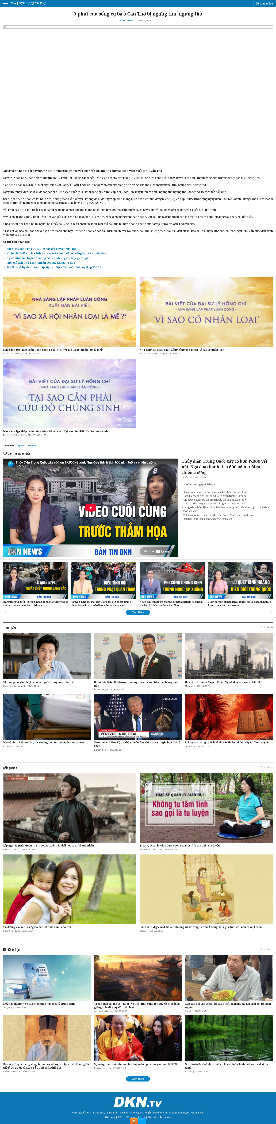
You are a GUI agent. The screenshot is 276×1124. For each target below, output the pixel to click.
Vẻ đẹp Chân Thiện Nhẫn (151, 849)
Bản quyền (165, 1117)
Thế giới (6, 1008)
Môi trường (190, 686)
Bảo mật (152, 1117)
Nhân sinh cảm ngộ (11, 849)
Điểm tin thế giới (101, 689)
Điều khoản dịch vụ (135, 1117)
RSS (120, 1117)
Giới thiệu (110, 1117)
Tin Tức (185, 477)
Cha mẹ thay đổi (10, 931)
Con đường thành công (13, 686)
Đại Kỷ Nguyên (136, 1112)
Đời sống (144, 931)
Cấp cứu (21, 445)
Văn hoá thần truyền (103, 1011)
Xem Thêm (138, 612)
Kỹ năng (6, 746)
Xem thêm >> (267, 627)
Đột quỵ (32, 445)
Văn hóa (188, 1071)
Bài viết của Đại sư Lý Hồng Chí (17, 354)
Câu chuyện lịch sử (11, 1071)
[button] (270, 612)
